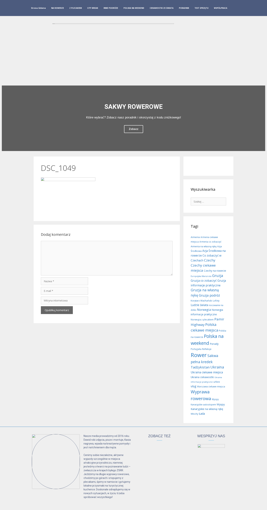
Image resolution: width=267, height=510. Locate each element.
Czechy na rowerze (215, 270)
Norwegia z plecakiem (202, 319)
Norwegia (204, 310)
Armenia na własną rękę (204, 246)
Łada (202, 414)
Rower (199, 355)
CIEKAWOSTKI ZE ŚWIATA (161, 8)
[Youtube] (246, 9)
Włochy (194, 413)
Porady (214, 344)
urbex (216, 381)
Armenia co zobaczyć (210, 241)
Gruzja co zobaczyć (204, 281)
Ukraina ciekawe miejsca (207, 372)
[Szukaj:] (208, 201)
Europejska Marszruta (201, 276)
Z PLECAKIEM (75, 8)
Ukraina (217, 367)
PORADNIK (184, 8)
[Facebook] (234, 9)
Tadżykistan (200, 367)
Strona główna (38, 8)
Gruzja (217, 275)
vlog (193, 386)
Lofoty (216, 300)
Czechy (209, 260)
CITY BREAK (92, 8)
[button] (5, 118)
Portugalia (196, 349)
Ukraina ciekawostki (202, 377)
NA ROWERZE (57, 8)
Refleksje (206, 349)
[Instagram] (240, 9)
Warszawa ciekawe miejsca (211, 386)
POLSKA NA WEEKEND (134, 8)
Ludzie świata (199, 305)
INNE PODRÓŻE (111, 8)
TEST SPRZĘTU (202, 8)
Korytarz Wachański (201, 300)
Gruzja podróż (209, 295)
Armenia (195, 237)
